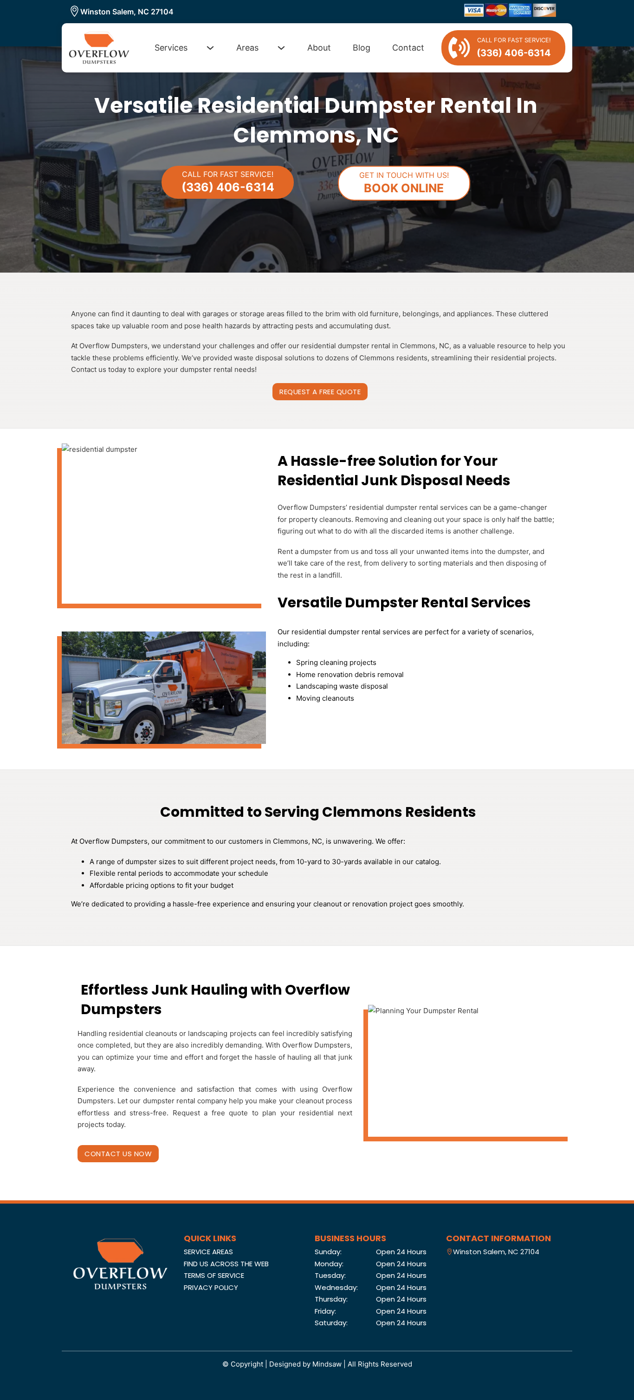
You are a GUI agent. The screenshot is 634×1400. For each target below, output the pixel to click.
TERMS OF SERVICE (214, 1275)
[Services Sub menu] (210, 48)
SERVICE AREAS (208, 1252)
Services (171, 47)
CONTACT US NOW (118, 1154)
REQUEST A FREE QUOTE (320, 392)
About (319, 47)
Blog (361, 47)
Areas (247, 47)
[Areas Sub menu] (281, 48)
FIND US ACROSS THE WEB (226, 1264)
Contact (408, 47)
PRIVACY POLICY (211, 1287)
